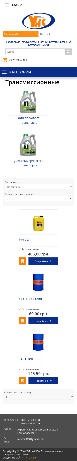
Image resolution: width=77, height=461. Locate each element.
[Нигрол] (38, 221)
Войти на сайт (11, 34)
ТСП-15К (26, 358)
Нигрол (25, 239)
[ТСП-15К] (38, 341)
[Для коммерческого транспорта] (28, 144)
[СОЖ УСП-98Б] (38, 281)
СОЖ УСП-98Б (31, 298)
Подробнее (41, 261)
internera (31, 457)
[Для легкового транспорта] (28, 102)
